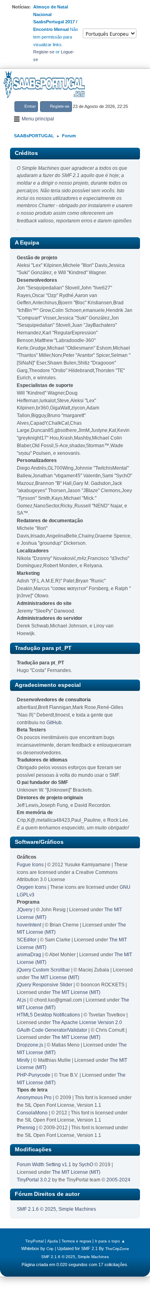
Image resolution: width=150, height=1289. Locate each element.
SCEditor (26, 940)
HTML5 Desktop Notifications (48, 1015)
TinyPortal (34, 1241)
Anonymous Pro (34, 1097)
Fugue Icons (30, 864)
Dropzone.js (30, 1045)
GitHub (54, 722)
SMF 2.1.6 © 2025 (36, 1209)
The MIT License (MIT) (55, 977)
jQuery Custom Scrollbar (43, 970)
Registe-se (43, 51)
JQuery (24, 909)
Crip (50, 1248)
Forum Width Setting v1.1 (44, 1164)
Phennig (26, 1127)
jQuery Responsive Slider (44, 985)
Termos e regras (76, 1241)
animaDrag (29, 954)
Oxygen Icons (31, 887)
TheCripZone (117, 1248)
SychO (86, 1164)
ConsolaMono (32, 1113)
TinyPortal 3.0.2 (34, 1180)
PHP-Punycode (33, 1075)
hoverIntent (29, 925)
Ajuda (52, 1241)
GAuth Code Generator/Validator (52, 1030)
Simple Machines (77, 1209)
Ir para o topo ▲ (110, 1241)
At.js (21, 1000)
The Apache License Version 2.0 (87, 1022)
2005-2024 (118, 1180)
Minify (23, 1060)
